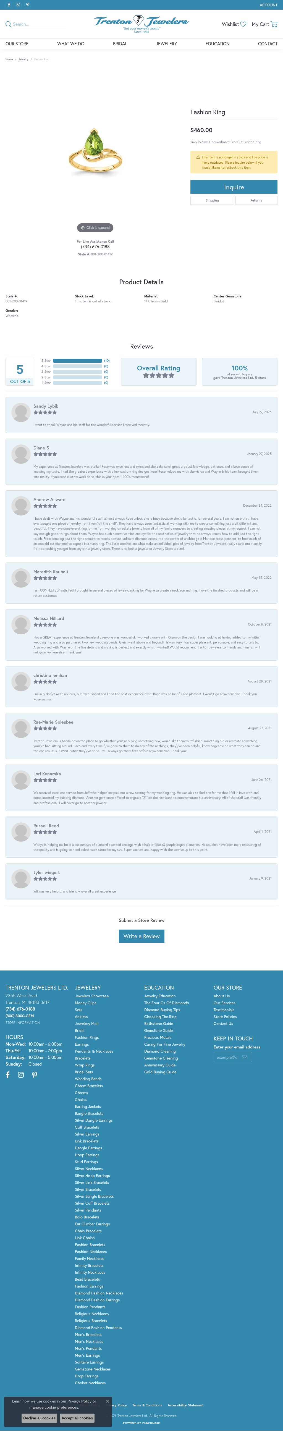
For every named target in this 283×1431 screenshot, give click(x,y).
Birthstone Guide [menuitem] (158, 1023)
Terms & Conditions (147, 1405)
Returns (256, 200)
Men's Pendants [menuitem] (88, 1348)
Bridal (120, 43)
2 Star (46, 377)
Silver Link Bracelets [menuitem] (92, 1182)
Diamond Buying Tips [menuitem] (162, 1009)
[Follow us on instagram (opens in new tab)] (18, 5)
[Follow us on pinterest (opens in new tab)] (27, 5)
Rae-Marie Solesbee (53, 722)
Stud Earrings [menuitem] (86, 1161)
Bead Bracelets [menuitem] (87, 1279)
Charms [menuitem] (81, 1092)
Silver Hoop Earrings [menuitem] (92, 1175)
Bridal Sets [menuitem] (84, 1071)
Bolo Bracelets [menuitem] (87, 1217)
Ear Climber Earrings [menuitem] (92, 1223)
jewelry (23, 59)
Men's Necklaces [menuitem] (89, 1341)
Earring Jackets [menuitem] (88, 1106)
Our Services (224, 1002)
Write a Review (142, 936)
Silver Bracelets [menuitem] (88, 1189)
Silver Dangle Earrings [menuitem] (94, 1120)
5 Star (46, 361)
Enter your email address (237, 1047)
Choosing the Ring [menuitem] (160, 1016)
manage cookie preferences (53, 1407)
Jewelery (166, 43)
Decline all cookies (39, 1418)
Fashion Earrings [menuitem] (89, 1286)
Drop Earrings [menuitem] (87, 1375)
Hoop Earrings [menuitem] (87, 1154)
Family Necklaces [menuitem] (89, 1258)
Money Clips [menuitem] (85, 1002)
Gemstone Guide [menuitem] (158, 1030)
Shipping (212, 200)
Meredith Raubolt (51, 571)
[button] (268, 5)
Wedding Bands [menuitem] (88, 1078)
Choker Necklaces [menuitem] (90, 1382)
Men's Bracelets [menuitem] (88, 1334)
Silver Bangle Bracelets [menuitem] (94, 1196)
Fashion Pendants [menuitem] (90, 1306)
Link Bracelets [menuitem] (87, 1141)
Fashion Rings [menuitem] (87, 1037)
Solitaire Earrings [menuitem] (89, 1362)
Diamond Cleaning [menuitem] (160, 1051)
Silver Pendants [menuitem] (88, 1210)
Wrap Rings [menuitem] (85, 1065)
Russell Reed (46, 825)
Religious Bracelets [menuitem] (91, 1320)
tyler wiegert (46, 872)
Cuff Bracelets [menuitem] (87, 1127)
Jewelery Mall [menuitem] (87, 1023)
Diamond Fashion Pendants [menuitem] (98, 1327)
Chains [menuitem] (81, 1099)
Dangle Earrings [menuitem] (88, 1147)
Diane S (41, 448)
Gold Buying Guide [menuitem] (160, 1071)
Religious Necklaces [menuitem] (92, 1313)
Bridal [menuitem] (80, 1030)
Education (217, 43)
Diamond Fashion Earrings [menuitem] (97, 1299)
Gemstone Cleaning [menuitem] (161, 1058)
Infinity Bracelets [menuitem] (89, 1265)
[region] (95, 151)
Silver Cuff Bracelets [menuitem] (92, 1203)
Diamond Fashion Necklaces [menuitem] (99, 1293)
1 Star (46, 383)
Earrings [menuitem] (82, 1044)
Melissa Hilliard (48, 618)
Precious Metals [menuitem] (158, 1037)
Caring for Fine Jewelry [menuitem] (164, 1044)
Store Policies (225, 1016)
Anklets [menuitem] (81, 1016)
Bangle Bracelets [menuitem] (89, 1113)
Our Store (17, 43)
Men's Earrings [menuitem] (87, 1355)
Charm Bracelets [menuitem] (89, 1085)
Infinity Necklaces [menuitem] (90, 1272)
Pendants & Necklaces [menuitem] (94, 1051)
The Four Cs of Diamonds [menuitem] (166, 1002)
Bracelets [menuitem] (83, 1058)
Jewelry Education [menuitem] (160, 995)
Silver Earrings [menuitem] (87, 1134)
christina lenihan (50, 675)
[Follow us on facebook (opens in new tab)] (9, 5)
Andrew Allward (49, 499)
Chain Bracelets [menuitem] (88, 1230)
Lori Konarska (47, 773)
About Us (222, 995)
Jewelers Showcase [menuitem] (92, 995)
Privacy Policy (116, 1405)
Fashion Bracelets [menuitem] (90, 1244)
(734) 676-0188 (95, 246)
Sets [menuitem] (78, 1009)
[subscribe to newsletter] (244, 1057)
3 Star (46, 372)
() (107, 361)
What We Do (70, 43)
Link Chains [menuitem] (85, 1237)
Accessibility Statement (186, 1405)
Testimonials (224, 1009)
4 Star (46, 366)
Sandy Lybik (45, 406)
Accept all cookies (77, 1418)
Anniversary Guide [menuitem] (159, 1065)
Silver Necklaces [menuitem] (89, 1168)
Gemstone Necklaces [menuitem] (93, 1369)
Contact (267, 43)
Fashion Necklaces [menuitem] (91, 1251)
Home (9, 59)
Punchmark (151, 1423)
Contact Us (223, 1023)
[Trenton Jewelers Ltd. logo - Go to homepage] (141, 24)
